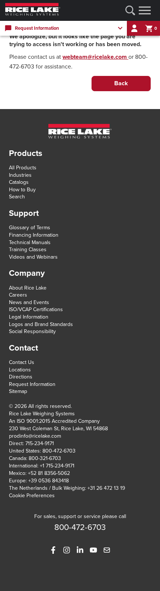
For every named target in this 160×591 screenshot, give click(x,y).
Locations (20, 370)
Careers (18, 295)
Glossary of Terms (29, 227)
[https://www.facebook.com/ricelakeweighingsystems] (53, 550)
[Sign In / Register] (134, 28)
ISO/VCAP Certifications (36, 309)
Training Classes (28, 249)
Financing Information (33, 235)
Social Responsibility (32, 331)
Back (121, 83)
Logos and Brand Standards (41, 324)
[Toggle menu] (145, 10)
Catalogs (19, 182)
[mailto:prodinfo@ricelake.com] (107, 550)
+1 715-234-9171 (57, 466)
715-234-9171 (39, 443)
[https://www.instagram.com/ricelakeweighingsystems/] (66, 550)
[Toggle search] (130, 10)
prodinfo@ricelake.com (35, 436)
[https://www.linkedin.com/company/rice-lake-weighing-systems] (80, 550)
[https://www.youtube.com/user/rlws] (93, 550)
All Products (22, 167)
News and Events (29, 302)
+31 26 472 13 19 (106, 488)
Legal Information (28, 317)
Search (17, 197)
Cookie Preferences (32, 495)
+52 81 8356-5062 (49, 473)
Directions (20, 377)
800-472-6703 (59, 451)
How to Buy (22, 189)
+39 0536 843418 (48, 480)
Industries (20, 175)
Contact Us (21, 362)
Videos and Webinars (33, 257)
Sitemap (18, 391)
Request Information (32, 384)
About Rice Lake (28, 288)
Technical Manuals (30, 242)
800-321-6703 (45, 458)
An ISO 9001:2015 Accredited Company (54, 421)
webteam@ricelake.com (95, 57)
